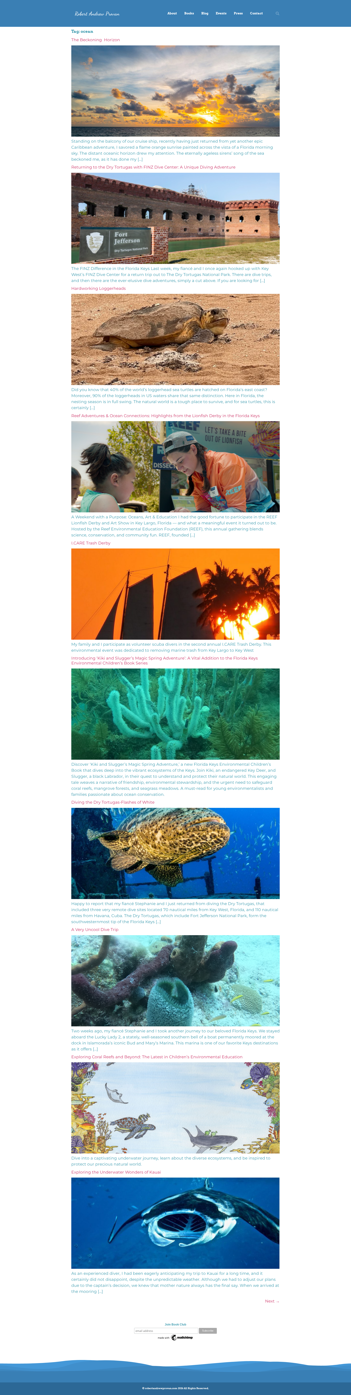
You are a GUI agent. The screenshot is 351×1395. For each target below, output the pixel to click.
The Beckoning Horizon (95, 39)
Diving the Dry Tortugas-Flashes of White (112, 802)
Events (221, 13)
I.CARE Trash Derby (91, 543)
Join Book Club (175, 1324)
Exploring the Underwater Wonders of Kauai (116, 1172)
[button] (277, 13)
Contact (256, 13)
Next (272, 1301)
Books (189, 13)
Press (238, 13)
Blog (204, 13)
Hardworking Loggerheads (98, 288)
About (172, 13)
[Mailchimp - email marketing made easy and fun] (175, 1340)
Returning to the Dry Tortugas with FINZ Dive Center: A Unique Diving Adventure (153, 167)
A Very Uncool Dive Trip (94, 929)
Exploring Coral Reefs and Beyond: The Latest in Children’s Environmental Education (157, 1056)
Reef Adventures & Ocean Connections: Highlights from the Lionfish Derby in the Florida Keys (165, 415)
